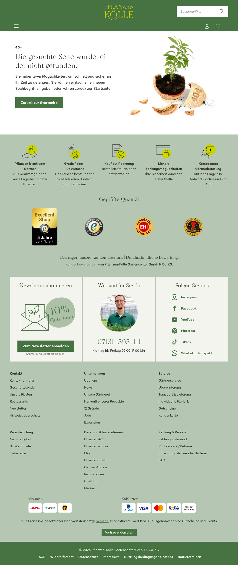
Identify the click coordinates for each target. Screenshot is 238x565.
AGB (42, 557)
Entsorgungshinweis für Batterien (183, 453)
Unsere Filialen (21, 394)
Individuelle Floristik (174, 401)
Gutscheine (167, 408)
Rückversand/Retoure (175, 446)
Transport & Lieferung (175, 394)
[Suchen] (221, 11)
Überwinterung (170, 387)
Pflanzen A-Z (93, 439)
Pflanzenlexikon (96, 446)
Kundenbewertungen (81, 264)
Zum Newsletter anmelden (46, 346)
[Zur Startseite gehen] (119, 11)
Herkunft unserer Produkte (104, 401)
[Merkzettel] (218, 26)
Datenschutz (88, 557)
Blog (87, 453)
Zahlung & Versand (173, 439)
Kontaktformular (22, 380)
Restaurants (19, 401)
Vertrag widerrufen (119, 532)
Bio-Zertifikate (20, 446)
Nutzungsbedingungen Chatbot (148, 557)
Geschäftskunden (23, 387)
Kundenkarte (168, 415)
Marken (89, 488)
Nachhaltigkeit (20, 439)
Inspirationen (94, 474)
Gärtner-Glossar (96, 467)
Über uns (91, 380)
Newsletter (18, 408)
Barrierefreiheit (190, 557)
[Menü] (16, 26)
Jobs (88, 415)
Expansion (92, 422)
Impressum (111, 557)
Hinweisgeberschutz (25, 415)
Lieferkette (18, 453)
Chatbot (90, 481)
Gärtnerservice (170, 380)
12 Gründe (91, 408)
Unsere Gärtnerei (97, 394)
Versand (102, 521)
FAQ (162, 460)
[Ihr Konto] (206, 26)
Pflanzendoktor (96, 460)
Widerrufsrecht (62, 557)
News (88, 387)
